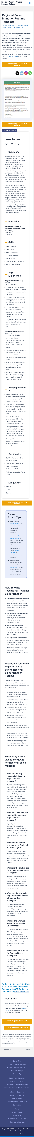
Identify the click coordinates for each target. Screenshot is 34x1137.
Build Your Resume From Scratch (17, 1028)
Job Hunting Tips (17, 1071)
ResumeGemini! (21, 991)
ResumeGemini (14, 567)
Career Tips (17, 1061)
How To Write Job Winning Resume (17, 1088)
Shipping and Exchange (17, 1122)
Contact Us (17, 1105)
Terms (17, 1109)
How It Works (17, 1098)
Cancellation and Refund (17, 1119)
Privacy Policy (17, 1112)
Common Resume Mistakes (17, 1067)
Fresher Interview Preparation (17, 1084)
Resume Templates (12, 56)
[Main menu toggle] (30, 3)
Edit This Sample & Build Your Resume (17, 64)
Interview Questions (17, 1092)
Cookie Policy (17, 1115)
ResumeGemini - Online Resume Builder (11, 3)
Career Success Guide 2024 (17, 1102)
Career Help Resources (17, 1078)
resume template (15, 523)
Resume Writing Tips (17, 1081)
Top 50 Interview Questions (17, 1064)
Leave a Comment (8, 25)
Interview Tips (17, 1074)
